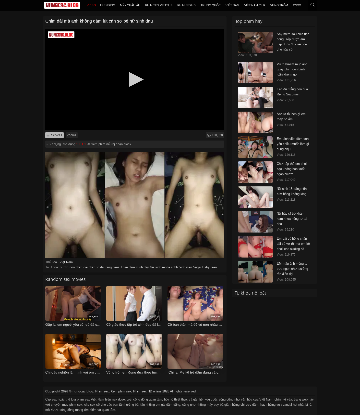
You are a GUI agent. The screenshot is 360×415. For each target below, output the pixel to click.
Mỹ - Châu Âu (130, 5)
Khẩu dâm (128, 267)
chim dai (82, 267)
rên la (166, 267)
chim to (94, 267)
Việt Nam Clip (254, 5)
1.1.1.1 (81, 144)
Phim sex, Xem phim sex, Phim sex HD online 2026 (132, 391)
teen (214, 267)
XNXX (297, 5)
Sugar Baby (202, 267)
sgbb (175, 267)
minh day (143, 267)
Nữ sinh (156, 267)
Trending (107, 5)
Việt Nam (232, 5)
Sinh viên (186, 267)
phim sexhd (186, 5)
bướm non (68, 267)
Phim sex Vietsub (158, 5)
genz (116, 267)
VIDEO (91, 5)
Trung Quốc (211, 5)
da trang (106, 267)
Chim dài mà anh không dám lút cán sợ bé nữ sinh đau (99, 21)
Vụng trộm (279, 5)
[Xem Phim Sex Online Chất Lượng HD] (62, 6)
